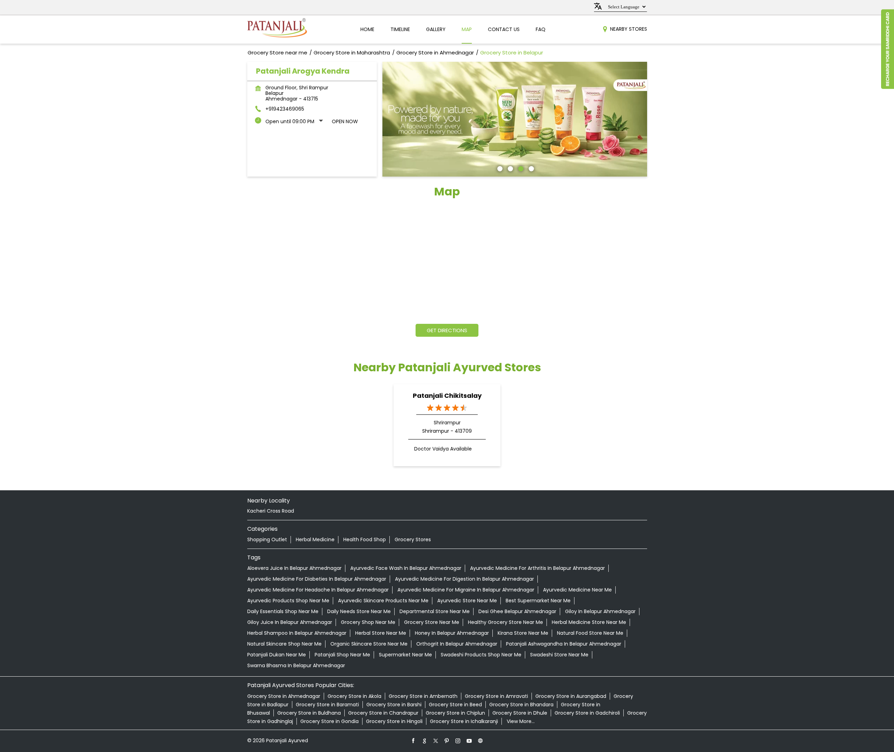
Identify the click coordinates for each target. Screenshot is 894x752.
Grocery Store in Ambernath (423, 696)
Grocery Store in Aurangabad (570, 696)
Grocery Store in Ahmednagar (283, 696)
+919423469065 (284, 108)
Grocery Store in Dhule (519, 712)
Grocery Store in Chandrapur (383, 712)
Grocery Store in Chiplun (455, 712)
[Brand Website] (480, 740)
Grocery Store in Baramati (327, 704)
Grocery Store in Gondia (329, 721)
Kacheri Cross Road (270, 510)
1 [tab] (499, 168)
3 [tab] (520, 168)
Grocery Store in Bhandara (521, 704)
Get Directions (447, 330)
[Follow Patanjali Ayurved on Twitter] (436, 740)
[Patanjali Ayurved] (277, 29)
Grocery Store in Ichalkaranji (464, 721)
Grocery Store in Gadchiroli (587, 712)
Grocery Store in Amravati (496, 696)
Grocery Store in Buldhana (309, 712)
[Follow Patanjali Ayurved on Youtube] (469, 740)
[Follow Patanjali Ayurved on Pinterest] (447, 740)
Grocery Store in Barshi (394, 704)
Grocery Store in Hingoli (394, 721)
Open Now (345, 121)
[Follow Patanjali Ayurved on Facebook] (413, 740)
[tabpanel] (514, 119)
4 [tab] (530, 168)
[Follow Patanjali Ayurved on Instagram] (458, 740)
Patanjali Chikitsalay (447, 395)
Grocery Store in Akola (354, 696)
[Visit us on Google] (425, 740)
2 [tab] (509, 168)
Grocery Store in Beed (455, 704)
